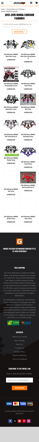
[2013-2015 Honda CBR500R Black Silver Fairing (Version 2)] (28, 44)
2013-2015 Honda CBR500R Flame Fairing (28, 84)
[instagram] (28, 421)
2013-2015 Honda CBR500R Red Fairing (11, 190)
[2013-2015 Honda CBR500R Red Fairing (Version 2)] (28, 177)
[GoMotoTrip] (19, 3)
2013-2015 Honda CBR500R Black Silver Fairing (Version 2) (28, 56)
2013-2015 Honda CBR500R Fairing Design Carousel (11, 84)
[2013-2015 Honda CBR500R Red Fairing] (11, 179)
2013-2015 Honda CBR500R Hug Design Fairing (28, 135)
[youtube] (19, 421)
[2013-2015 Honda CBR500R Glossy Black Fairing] (11, 99)
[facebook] (10, 421)
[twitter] (15, 421)
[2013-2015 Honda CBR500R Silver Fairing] (28, 207)
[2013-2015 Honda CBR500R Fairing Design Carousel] (11, 74)
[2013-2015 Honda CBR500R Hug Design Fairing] (28, 124)
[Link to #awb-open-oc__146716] (5, 3)
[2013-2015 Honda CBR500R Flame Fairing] (28, 74)
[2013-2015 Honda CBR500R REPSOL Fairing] (11, 207)
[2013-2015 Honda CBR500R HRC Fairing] (28, 99)
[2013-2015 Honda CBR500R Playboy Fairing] (11, 150)
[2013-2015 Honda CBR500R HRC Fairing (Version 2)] (11, 124)
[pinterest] (24, 421)
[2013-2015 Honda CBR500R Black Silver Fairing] (11, 44)
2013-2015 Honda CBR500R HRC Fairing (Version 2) (11, 135)
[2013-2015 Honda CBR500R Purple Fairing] (28, 152)
